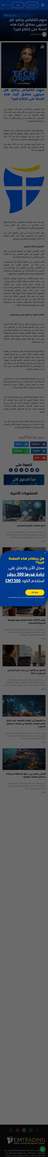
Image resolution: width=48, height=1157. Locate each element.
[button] (45, 553)
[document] (24, 578)
